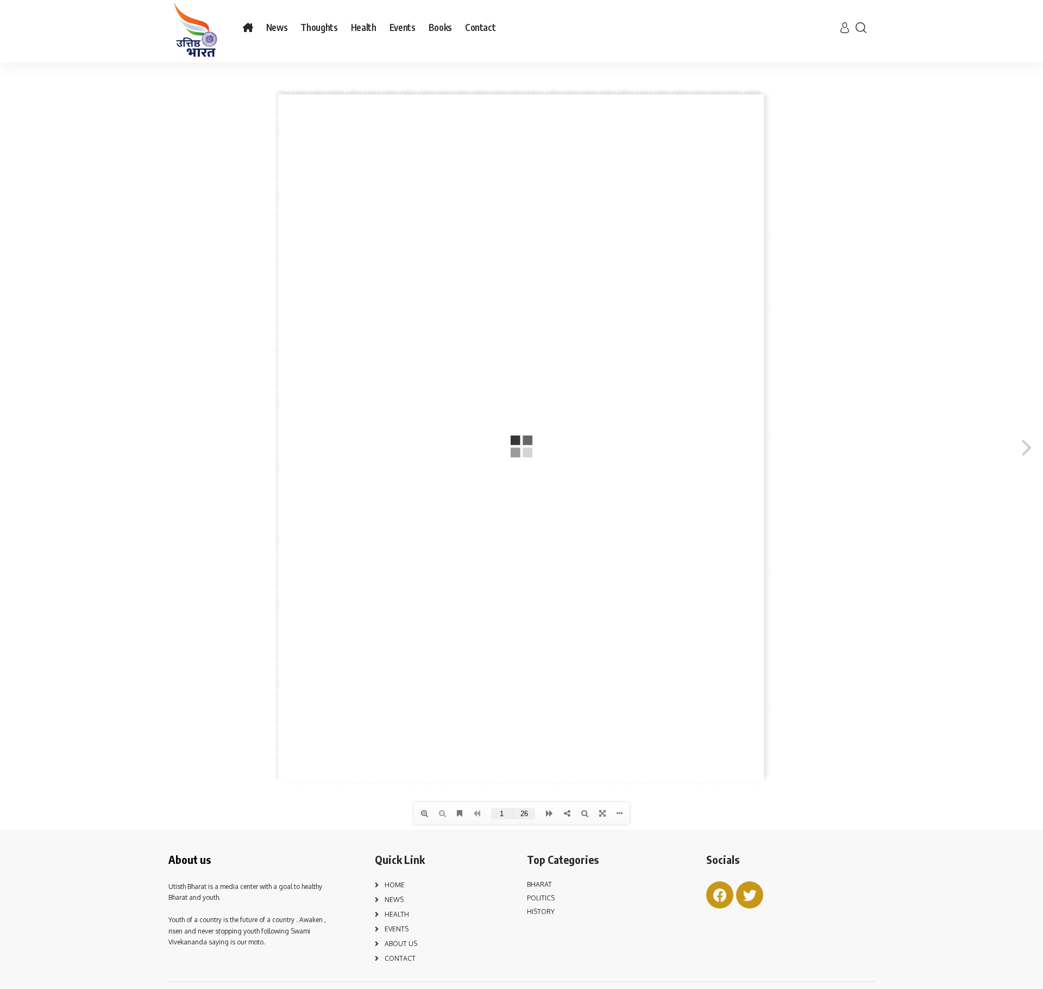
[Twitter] (749, 895)
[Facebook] (719, 895)
